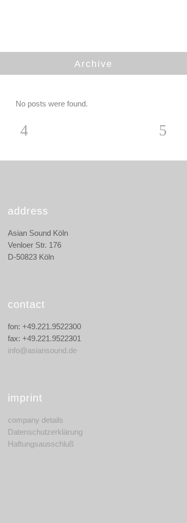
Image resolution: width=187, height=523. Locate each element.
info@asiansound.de (42, 350)
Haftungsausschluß (41, 443)
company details (35, 419)
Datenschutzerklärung (45, 431)
